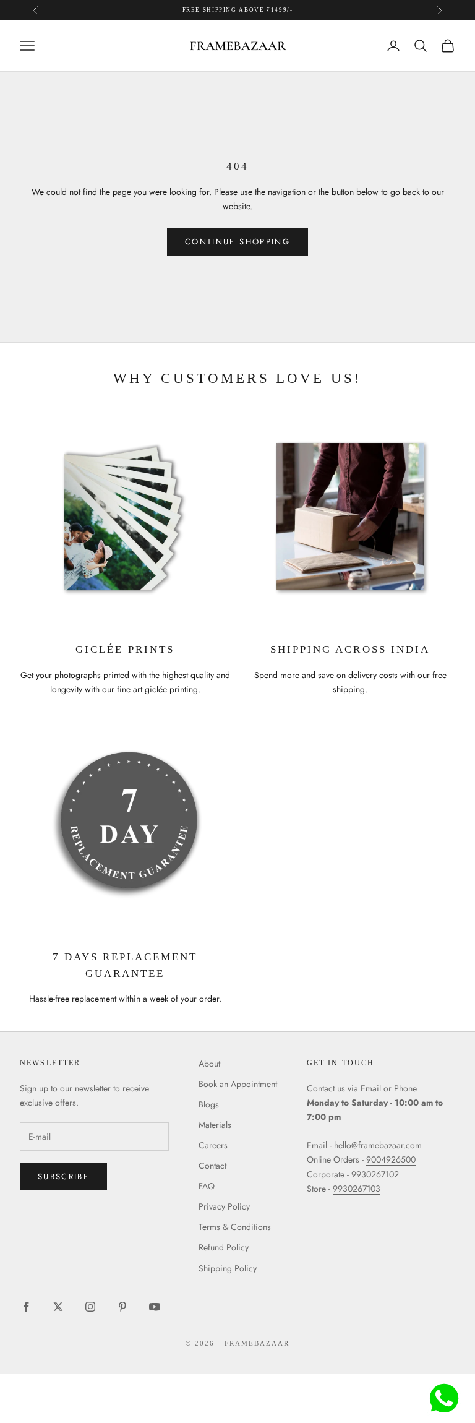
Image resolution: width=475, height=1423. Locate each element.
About (209, 1063)
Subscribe (63, 1176)
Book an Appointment (238, 1084)
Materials (215, 1125)
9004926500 (391, 1159)
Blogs (209, 1104)
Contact (212, 1165)
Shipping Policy (228, 1268)
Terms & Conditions (235, 1227)
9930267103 (356, 1188)
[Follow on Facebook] (26, 1306)
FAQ (207, 1186)
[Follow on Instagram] (90, 1306)
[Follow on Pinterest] (122, 1306)
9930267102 (375, 1174)
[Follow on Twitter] (58, 1306)
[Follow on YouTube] (154, 1306)
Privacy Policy (224, 1206)
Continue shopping (237, 241)
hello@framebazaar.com (378, 1145)
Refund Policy (224, 1247)
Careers (213, 1145)
